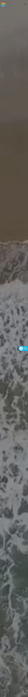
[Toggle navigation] (25, 4)
